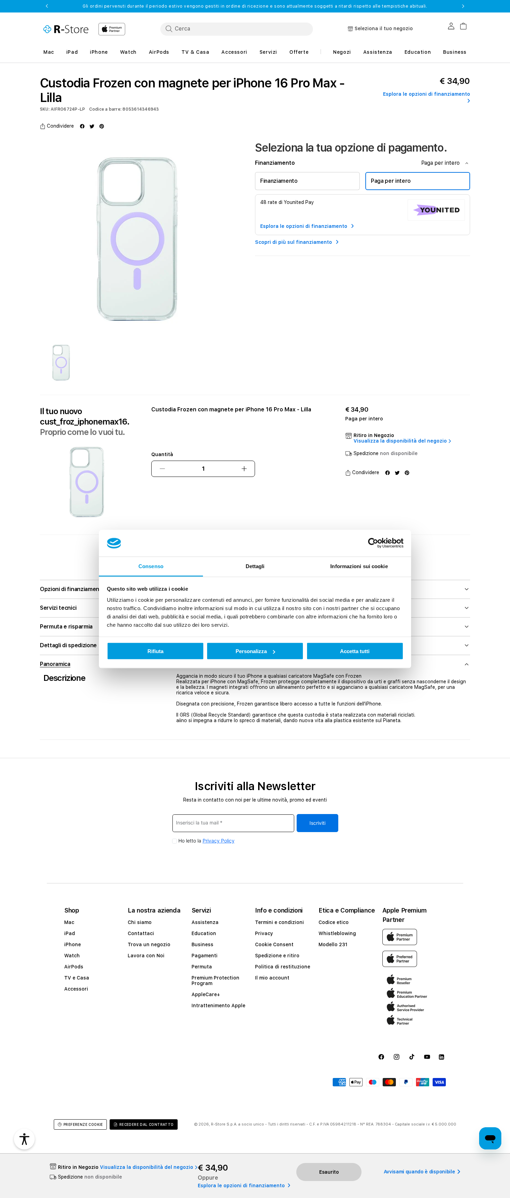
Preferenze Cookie (83, 1124)
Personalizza (251, 651)
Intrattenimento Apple (218, 1005)
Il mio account (272, 978)
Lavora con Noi (146, 955)
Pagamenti (205, 955)
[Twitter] (92, 126)
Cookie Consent (274, 944)
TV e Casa (76, 978)
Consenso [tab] (150, 566)
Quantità (162, 454)
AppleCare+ (206, 994)
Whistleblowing (337, 933)
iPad (69, 933)
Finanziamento (279, 181)
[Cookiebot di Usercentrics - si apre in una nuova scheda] (373, 543)
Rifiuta (155, 651)
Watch (72, 955)
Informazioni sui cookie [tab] (359, 566)
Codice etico (333, 922)
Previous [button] (46, 6)
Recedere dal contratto (146, 1124)
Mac (69, 922)
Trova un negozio (149, 944)
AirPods (73, 966)
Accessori (76, 989)
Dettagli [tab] (255, 566)
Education (204, 933)
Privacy (264, 933)
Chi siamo (140, 922)
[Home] (65, 29)
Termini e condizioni (279, 922)
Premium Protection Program (215, 980)
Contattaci (141, 933)
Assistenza (205, 922)
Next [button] (463, 6)
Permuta (202, 966)
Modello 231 (332, 944)
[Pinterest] (101, 126)
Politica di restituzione (282, 966)
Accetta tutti (354, 651)
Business (202, 944)
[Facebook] (82, 126)
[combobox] (236, 29)
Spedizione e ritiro (277, 955)
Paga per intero (391, 181)
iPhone (72, 944)
